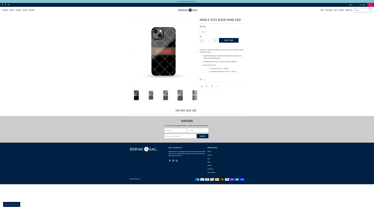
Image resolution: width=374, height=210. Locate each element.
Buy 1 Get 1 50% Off (12, 204)
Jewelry (11, 10)
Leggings (18, 10)
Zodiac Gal (137, 179)
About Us (209, 155)
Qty (201, 36)
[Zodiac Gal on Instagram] (9, 5)
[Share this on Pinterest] (212, 86)
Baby (335, 10)
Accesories (329, 10)
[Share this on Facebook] (207, 86)
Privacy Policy (211, 172)
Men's (322, 10)
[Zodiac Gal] (188, 10)
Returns (209, 165)
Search (209, 151)
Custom (25, 10)
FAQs (208, 162)
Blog (208, 158)
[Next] (196, 51)
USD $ (350, 5)
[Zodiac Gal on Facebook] (2, 5)
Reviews (341, 10)
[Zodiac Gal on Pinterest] (5, 5)
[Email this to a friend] (217, 86)
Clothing (5, 10)
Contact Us (349, 10)
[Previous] (131, 51)
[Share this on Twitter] (202, 86)
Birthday (32, 10)
